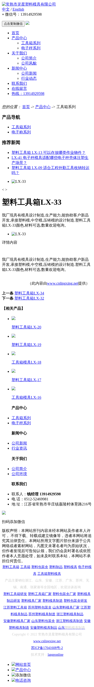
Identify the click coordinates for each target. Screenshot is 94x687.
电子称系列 (21, 132)
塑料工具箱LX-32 (29, 298)
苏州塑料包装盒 (40, 607)
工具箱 (25, 567)
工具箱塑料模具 (49, 574)
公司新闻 (29, 73)
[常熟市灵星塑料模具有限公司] (29, 4)
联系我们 (19, 83)
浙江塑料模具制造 (69, 621)
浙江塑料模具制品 (69, 614)
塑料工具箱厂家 (40, 594)
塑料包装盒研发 (75, 600)
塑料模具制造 (52, 600)
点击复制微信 (13, 24)
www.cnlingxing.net (62, 283)
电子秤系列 (30, 48)
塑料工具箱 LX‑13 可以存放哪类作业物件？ (49, 152)
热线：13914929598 (28, 94)
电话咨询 (23, 680)
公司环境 (19, 474)
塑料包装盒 (39, 567)
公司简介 (29, 58)
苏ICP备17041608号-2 (47, 648)
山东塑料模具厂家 (66, 607)
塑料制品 (56, 567)
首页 (15, 33)
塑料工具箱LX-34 (29, 293)
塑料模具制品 (47, 627)
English (18, 9)
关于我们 (19, 53)
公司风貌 (29, 63)
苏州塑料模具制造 (41, 614)
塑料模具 (70, 567)
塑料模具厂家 (31, 600)
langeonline (55, 654)
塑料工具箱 (10, 567)
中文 (6, 9)
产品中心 (19, 38)
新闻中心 (19, 68)
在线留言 (19, 88)
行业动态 (29, 78)
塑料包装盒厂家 (64, 594)
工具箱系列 (30, 43)
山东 (34, 621)
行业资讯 (19, 448)
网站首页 (23, 664)
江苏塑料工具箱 (15, 607)
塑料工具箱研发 (15, 594)
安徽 (6, 621)
